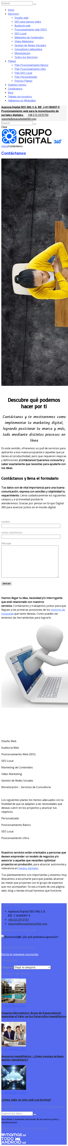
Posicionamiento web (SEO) (31, 29)
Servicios (13, 13)
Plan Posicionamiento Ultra (30, 69)
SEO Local (20, 33)
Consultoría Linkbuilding (28, 49)
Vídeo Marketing (24, 41)
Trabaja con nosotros (20, 96)
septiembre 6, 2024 (14, 1049)
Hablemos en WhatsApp (22, 100)
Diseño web (21, 17)
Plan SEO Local (23, 73)
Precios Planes (23, 80)
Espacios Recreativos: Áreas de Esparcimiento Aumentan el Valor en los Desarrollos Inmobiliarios (33, 1014)
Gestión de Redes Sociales (30, 45)
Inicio (11, 9)
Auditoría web (22, 25)
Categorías (7, 967)
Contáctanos (15, 88)
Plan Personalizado (26, 77)
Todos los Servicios (26, 57)
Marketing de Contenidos (29, 37)
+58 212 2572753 (38, 115)
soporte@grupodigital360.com (18, 119)
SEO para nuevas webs (28, 21)
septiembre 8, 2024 (14, 1006)
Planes (12, 61)
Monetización (22, 53)
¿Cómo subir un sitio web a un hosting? (26, 1099)
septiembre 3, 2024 (14, 1092)
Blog (10, 92)
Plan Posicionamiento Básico (31, 65)
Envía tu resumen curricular (19, 954)
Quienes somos (17, 84)
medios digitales (28, 868)
